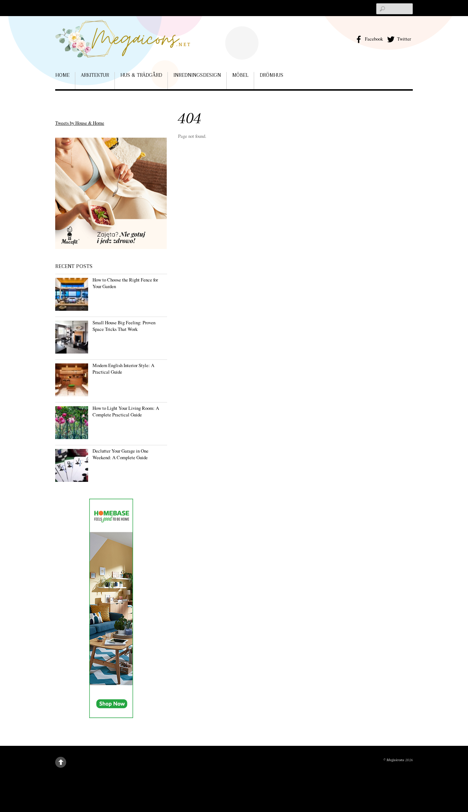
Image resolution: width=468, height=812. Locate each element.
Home (62, 75)
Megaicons (395, 760)
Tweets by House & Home (79, 123)
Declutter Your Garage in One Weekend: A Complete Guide (120, 454)
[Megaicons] (122, 47)
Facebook (373, 38)
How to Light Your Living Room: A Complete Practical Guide (126, 411)
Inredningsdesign (197, 75)
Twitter (403, 38)
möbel (240, 75)
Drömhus (271, 75)
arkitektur (95, 75)
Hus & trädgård (141, 75)
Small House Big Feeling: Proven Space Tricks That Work (124, 325)
